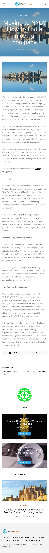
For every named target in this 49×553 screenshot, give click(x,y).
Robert (17, 516)
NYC (6, 374)
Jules (32, 49)
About (5, 538)
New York (41, 371)
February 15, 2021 (21, 49)
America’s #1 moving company (26, 215)
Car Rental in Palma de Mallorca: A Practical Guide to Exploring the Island (24, 511)
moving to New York (12, 371)
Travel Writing (13, 540)
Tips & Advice (24, 15)
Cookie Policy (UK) (32, 540)
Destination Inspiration (23, 538)
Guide (41, 538)
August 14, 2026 (28, 516)
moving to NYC (28, 371)
